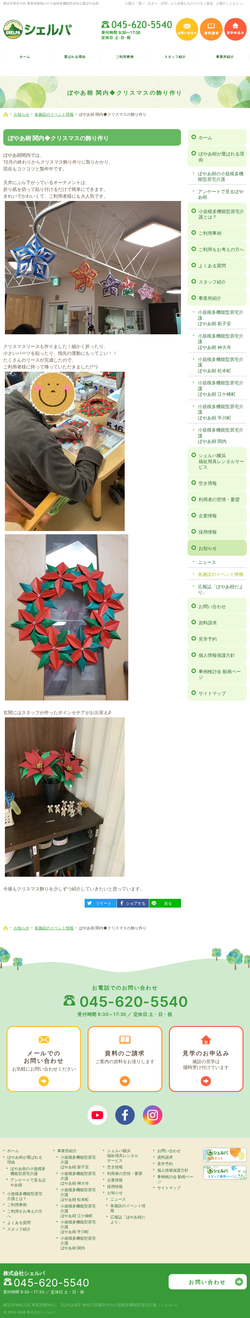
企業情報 (208, 515)
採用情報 (208, 532)
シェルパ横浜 (221, 461)
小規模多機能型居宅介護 (220, 317)
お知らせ (208, 548)
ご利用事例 (210, 233)
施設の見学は (206, 1060)
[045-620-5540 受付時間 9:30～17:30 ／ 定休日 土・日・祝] (137, 29)
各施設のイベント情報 (220, 574)
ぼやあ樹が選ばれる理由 (221, 156)
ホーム (205, 137)
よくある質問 (212, 265)
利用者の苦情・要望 (219, 499)
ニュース (207, 562)
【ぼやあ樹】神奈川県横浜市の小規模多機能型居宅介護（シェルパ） (119, 1304)
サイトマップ (212, 693)
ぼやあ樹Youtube (97, 1115)
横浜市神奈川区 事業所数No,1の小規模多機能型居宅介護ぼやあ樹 (51, 3)
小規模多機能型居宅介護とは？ (221, 214)
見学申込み (235, 29)
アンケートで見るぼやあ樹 (220, 194)
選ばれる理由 (75, 57)
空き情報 (208, 483)
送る (163, 902)
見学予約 (208, 639)
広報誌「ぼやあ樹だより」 (220, 589)
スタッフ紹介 (212, 282)
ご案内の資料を (125, 1057)
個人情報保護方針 (217, 655)
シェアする (133, 902)
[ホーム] (5, 114)
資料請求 (208, 622)
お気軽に (44, 1061)
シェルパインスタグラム (152, 1115)
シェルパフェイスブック (125, 1115)
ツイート (100, 902)
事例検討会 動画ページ (220, 674)
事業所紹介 (210, 298)
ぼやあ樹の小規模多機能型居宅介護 (220, 176)
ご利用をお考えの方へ (221, 249)
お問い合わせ (212, 606)
